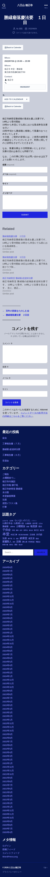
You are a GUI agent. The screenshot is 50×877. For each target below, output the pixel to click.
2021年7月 (7, 785)
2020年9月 (7, 821)
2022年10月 (8, 730)
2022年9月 (7, 734)
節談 (17, 538)
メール (9, 174)
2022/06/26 (32, 29)
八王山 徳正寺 (25, 5)
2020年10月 (8, 818)
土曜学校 (12, 526)
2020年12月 (8, 810)
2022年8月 (7, 738)
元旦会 (40, 523)
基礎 (27, 526)
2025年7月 (7, 614)
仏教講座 (28, 523)
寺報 (13, 530)
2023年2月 (7, 716)
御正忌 (36, 530)
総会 (37, 538)
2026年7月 (7, 571)
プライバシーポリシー (11, 872)
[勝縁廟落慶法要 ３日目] (25, 265)
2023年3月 (7, 712)
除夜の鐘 (5, 544)
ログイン (6, 846)
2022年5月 (7, 749)
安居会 (5, 460)
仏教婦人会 (19, 523)
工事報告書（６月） (12, 455)
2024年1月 (7, 676)
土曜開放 (20, 526)
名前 (8, 165)
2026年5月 (7, 578)
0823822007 (25, 87)
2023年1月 (7, 720)
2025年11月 (8, 600)
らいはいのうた (22, 520)
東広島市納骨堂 (23, 535)
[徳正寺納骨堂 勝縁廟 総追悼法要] (25, 286)
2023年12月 (8, 680)
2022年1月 (7, 763)
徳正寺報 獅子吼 (10, 485)
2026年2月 (7, 589)
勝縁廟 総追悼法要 (11, 449)
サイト (5, 184)
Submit (25, 215)
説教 (19, 541)
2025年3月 (7, 625)
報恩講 (33, 526)
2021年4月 (7, 796)
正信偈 (32, 535)
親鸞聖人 (7, 541)
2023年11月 (8, 683)
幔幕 (17, 530)
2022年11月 (8, 727)
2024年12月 (8, 636)
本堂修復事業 (8, 496)
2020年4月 (7, 832)
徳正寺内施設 (8, 481)
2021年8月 (7, 781)
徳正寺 (42, 530)
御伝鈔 (31, 530)
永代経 (39, 534)
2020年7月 (7, 828)
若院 (21, 29)
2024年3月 (7, 669)
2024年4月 (7, 665)
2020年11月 (8, 814)
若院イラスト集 (9, 503)
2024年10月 (8, 643)
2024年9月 (7, 647)
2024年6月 (7, 658)
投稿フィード (8, 849)
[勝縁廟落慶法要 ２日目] (25, 244)
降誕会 (38, 542)
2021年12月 (8, 767)
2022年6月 (7, 745)
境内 (40, 526)
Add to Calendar (15, 99)
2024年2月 (7, 672)
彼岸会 (26, 530)
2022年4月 (7, 752)
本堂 (5, 534)
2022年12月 (8, 723)
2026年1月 (7, 593)
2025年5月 (7, 622)
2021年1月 (7, 807)
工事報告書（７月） (12, 443)
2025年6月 (7, 618)
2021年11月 (8, 770)
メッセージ (7, 193)
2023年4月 (7, 709)
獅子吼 (10, 538)
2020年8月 (7, 825)
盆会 (4, 438)
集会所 (21, 544)
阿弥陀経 (31, 542)
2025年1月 (7, 632)
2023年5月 (7, 705)
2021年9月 (7, 778)
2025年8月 (7, 611)
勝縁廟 (5, 526)
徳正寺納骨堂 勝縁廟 (12, 489)
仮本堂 (34, 523)
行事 (4, 507)
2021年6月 (7, 788)
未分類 (5, 492)
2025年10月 (8, 603)
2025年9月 (7, 607)
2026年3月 (7, 585)
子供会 (6, 529)
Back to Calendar (14, 47)
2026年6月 (7, 574)
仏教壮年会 (7, 523)
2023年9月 (7, 691)
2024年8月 (7, 651)
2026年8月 (7, 567)
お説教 (11, 520)
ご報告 (5, 474)
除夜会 (11, 544)
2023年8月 (7, 694)
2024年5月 (7, 662)
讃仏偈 (24, 542)
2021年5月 (7, 792)
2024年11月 (8, 640)
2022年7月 (7, 741)
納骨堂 (23, 538)
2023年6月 (7, 701)
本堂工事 (14, 535)
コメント (7, 343)
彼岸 (21, 530)
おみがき (5, 521)
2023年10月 (8, 687)
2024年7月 (7, 654)
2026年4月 (7, 582)
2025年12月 (8, 596)
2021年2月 (7, 803)
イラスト (34, 520)
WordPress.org (10, 856)
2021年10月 (8, 774)
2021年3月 (7, 799)
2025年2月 (7, 629)
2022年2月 (7, 759)
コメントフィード (11, 853)
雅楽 (15, 544)
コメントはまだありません (27, 33)
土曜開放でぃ (8, 478)
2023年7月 (7, 698)
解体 (14, 542)
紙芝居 (32, 538)
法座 (4, 499)
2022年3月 (7, 756)
